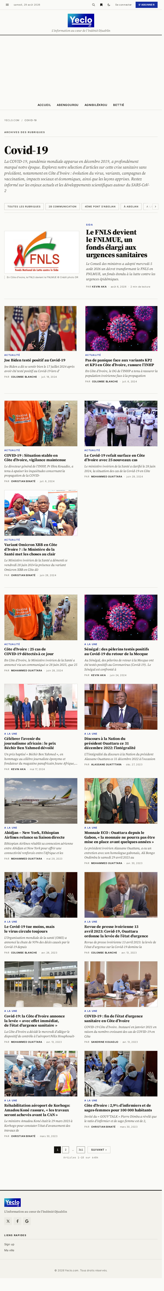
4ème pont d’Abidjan (100, 206)
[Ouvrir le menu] (7, 5)
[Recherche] (94, 5)
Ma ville (9, 1250)
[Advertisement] (82, 67)
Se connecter (123, 4)
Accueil (44, 105)
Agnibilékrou (96, 105)
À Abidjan (131, 206)
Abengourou (68, 105)
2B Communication (63, 206)
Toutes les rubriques (24, 206)
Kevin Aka (99, 286)
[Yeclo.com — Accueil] (12, 1202)
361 (81, 1150)
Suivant (99, 1149)
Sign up (9, 1244)
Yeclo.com (11, 120)
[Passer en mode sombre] (109, 5)
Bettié (118, 105)
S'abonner (147, 4)
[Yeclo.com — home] (81, 20)
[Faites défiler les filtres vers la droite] (155, 207)
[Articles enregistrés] (101, 5)
